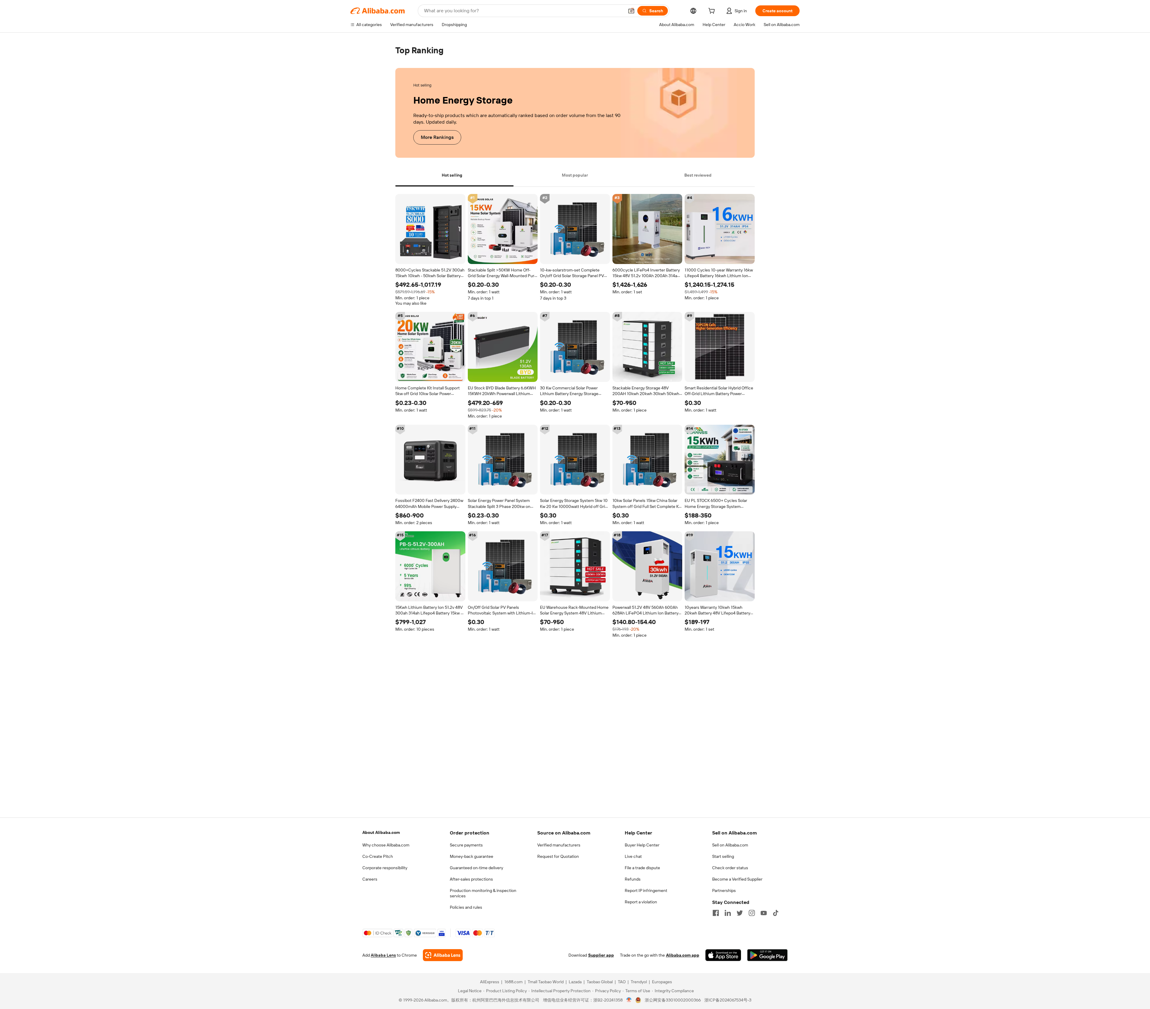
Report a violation (641, 901)
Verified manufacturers (558, 845)
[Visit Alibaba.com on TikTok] (775, 913)
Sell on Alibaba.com (730, 845)
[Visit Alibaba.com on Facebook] (715, 913)
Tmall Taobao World (546, 981)
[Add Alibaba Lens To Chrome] (443, 955)
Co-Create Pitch (377, 856)
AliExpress (489, 981)
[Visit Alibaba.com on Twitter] (739, 913)
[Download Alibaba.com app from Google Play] (767, 955)
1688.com (513, 981)
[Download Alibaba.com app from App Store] (723, 955)
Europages (662, 981)
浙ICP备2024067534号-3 (727, 1000)
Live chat (633, 856)
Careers (369, 879)
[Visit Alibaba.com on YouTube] (763, 913)
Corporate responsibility (384, 867)
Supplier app (601, 955)
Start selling (723, 856)
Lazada (575, 981)
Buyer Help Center (642, 845)
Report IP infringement (646, 890)
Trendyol (639, 981)
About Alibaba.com (381, 832)
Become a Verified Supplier (737, 879)
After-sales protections (471, 879)
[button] (631, 10)
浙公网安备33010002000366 (673, 1000)
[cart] (712, 11)
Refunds (633, 879)
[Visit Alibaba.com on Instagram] (751, 913)
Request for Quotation (558, 856)
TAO (622, 981)
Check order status (730, 867)
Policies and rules (466, 907)
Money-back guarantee (471, 856)
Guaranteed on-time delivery (476, 867)
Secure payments (466, 845)
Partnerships (724, 890)
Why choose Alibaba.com (385, 845)
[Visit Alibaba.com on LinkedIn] (727, 913)
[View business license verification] (629, 1000)
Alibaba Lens (383, 955)
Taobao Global (600, 981)
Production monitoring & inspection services (483, 893)
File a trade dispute (642, 867)
